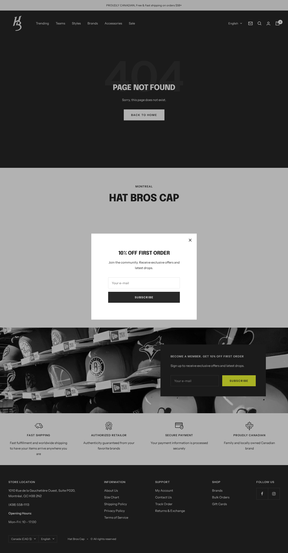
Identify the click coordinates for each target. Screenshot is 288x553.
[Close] (190, 240)
